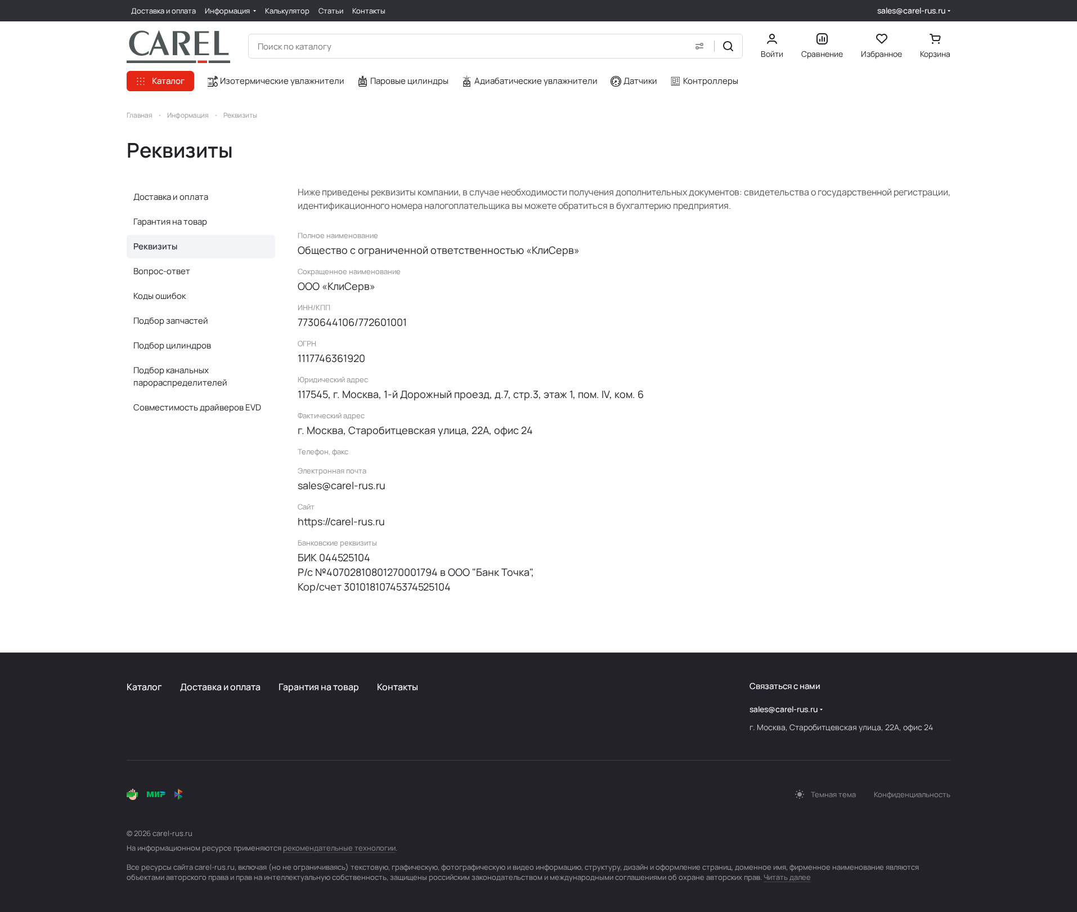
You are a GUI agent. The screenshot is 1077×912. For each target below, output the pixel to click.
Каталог (144, 687)
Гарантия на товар (170, 221)
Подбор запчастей (170, 321)
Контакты (397, 687)
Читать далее (787, 877)
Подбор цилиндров (172, 345)
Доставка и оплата (170, 197)
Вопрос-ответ (161, 271)
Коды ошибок (159, 296)
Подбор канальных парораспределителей (180, 376)
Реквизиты (155, 246)
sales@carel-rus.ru (911, 10)
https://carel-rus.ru (341, 521)
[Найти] (728, 46)
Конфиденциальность (912, 794)
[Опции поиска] (699, 46)
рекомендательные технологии (339, 848)
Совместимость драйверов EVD (197, 407)
